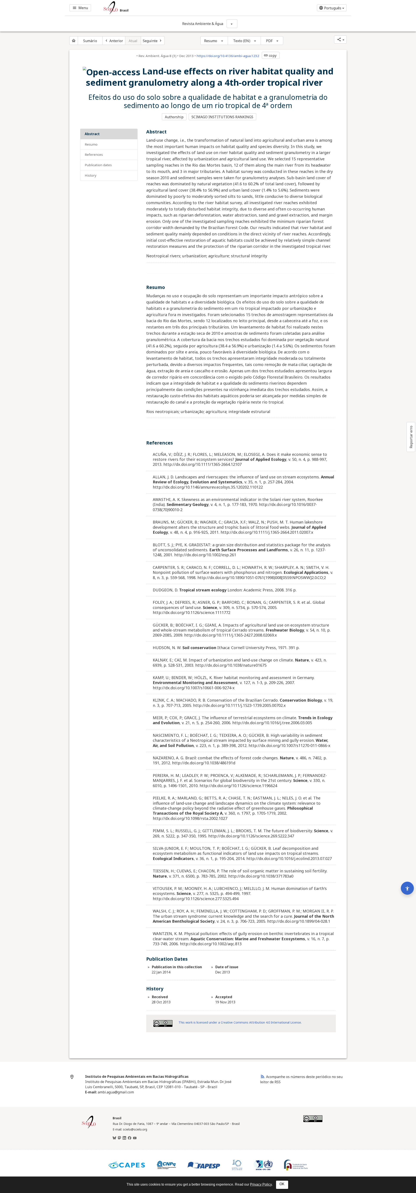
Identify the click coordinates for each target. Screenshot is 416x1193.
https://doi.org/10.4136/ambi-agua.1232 (228, 56)
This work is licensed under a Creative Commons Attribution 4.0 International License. (240, 1022)
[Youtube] (134, 1138)
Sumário (90, 40)
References (94, 154)
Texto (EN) (241, 40)
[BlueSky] (114, 1138)
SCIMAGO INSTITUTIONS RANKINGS (222, 117)
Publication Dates (98, 165)
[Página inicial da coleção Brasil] (89, 1128)
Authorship (174, 117)
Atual (133, 40)
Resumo (210, 40)
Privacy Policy (261, 1184)
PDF (269, 40)
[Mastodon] (119, 1138)
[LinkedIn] (124, 1138)
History (90, 175)
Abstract (92, 134)
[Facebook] (129, 1138)
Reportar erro (411, 437)
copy (270, 55)
